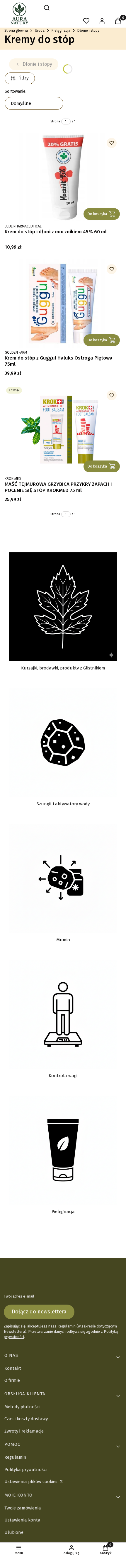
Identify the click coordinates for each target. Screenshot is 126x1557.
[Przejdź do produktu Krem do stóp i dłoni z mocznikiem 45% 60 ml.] (63, 177)
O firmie (12, 1380)
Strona (55, 121)
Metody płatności (22, 1406)
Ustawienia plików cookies (31, 1481)
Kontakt (12, 1368)
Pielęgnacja (61, 30)
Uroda (40, 30)
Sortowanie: (15, 91)
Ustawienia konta (22, 1520)
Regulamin (66, 1326)
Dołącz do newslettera (39, 1311)
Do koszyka (97, 214)
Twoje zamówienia (22, 1508)
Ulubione (13, 1532)
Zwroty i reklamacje (24, 1431)
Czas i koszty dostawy (26, 1418)
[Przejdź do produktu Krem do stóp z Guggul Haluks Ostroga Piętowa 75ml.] (63, 303)
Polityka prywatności (25, 1469)
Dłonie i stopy (88, 30)
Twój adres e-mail (19, 1296)
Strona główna (16, 30)
